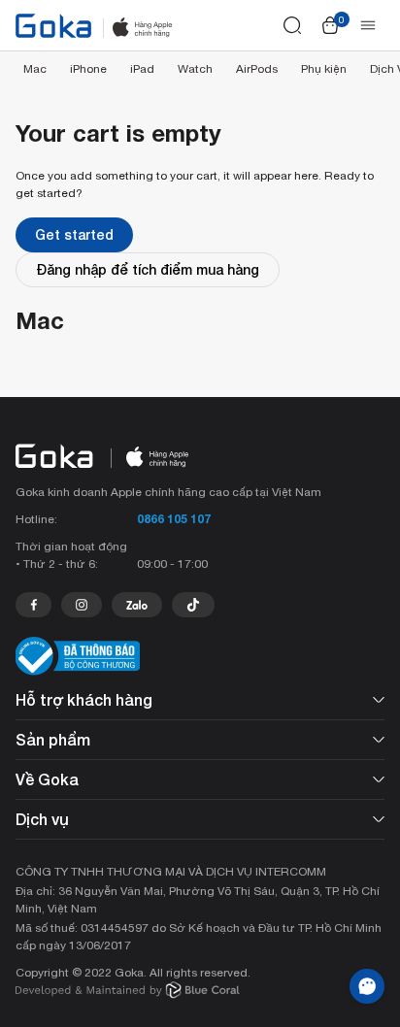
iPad (142, 69)
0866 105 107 (174, 519)
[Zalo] (137, 604)
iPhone (88, 69)
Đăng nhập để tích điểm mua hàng (147, 269)
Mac (35, 69)
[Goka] (53, 26)
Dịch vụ (42, 819)
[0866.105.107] (33, 604)
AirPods (257, 69)
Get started (74, 234)
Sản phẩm (53, 739)
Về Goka (47, 779)
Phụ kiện (324, 69)
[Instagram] (81, 604)
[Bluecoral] (128, 992)
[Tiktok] (193, 604)
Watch (195, 69)
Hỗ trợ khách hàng (84, 699)
